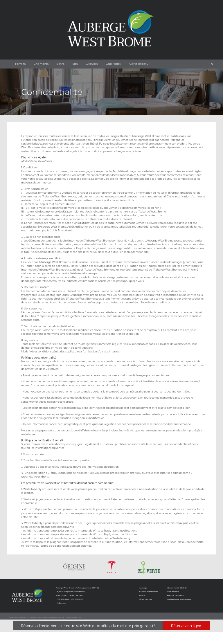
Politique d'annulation (175, 595)
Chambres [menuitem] (41, 64)
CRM (67, 617)
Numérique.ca (14, 617)
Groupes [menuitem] (92, 64)
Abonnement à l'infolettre (177, 588)
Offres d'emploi (145, 599)
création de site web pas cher (53, 617)
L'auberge (143, 588)
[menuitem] (211, 64)
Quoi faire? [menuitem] (113, 64)
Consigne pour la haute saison (179, 599)
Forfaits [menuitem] (20, 64)
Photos (142, 595)
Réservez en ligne (186, 626)
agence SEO (24, 617)
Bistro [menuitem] (60, 64)
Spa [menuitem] (75, 64)
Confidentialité (173, 591)
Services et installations (148, 591)
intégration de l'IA (36, 617)
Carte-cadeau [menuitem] (139, 64)
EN (211, 64)
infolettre (72, 617)
